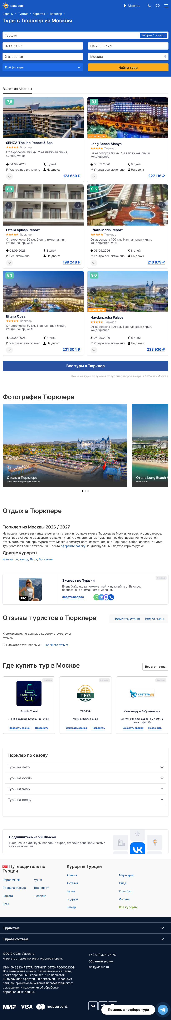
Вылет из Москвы (17, 89)
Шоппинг (40, 896)
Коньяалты (10, 559)
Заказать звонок (19, 727)
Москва (134, 6)
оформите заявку (73, 546)
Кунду (24, 559)
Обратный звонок (100, 961)
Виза (6, 903)
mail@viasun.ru (98, 967)
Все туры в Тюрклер (85, 366)
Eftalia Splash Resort (23, 230)
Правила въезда (14, 887)
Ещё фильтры (14, 67)
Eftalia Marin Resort (107, 230)
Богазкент (46, 559)
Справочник (11, 879)
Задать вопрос (73, 597)
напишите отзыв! (56, 645)
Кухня (38, 879)
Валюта (8, 896)
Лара (33, 559)
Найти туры (128, 68)
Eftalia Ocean (17, 316)
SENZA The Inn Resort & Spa (29, 143)
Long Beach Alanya (106, 144)
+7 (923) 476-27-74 (102, 955)
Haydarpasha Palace (107, 317)
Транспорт (41, 887)
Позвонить (41, 727)
